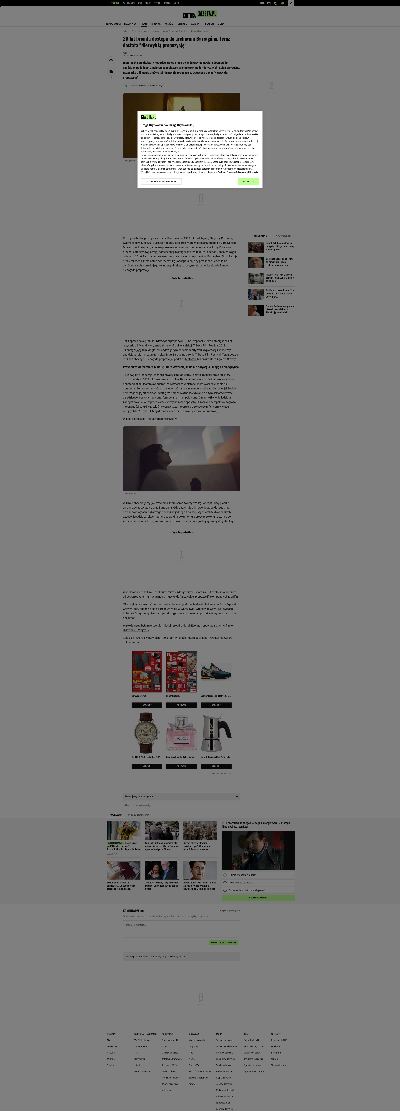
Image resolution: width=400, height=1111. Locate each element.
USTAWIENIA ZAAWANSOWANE (161, 181)
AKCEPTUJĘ (249, 181)
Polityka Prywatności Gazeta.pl (233, 172)
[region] (200, 149)
